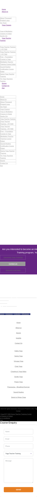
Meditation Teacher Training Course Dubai (7, 139)
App (3, 88)
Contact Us (5, 86)
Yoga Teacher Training (7, 119)
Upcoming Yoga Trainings (13, 257)
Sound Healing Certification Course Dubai (7, 69)
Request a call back (13, 270)
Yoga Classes (6, 25)
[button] (8, 90)
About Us (5, 12)
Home (4, 9)
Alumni (4, 83)
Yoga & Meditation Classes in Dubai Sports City (6, 34)
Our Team (3, 23)
